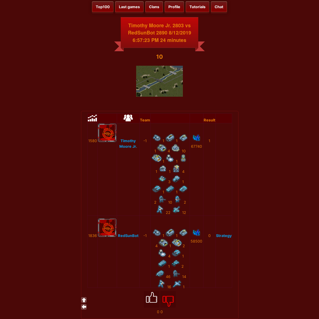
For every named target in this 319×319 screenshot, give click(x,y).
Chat (219, 6)
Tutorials (197, 6)
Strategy (224, 235)
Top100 (103, 6)
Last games (129, 6)
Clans (154, 6)
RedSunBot (128, 235)
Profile (174, 6)
